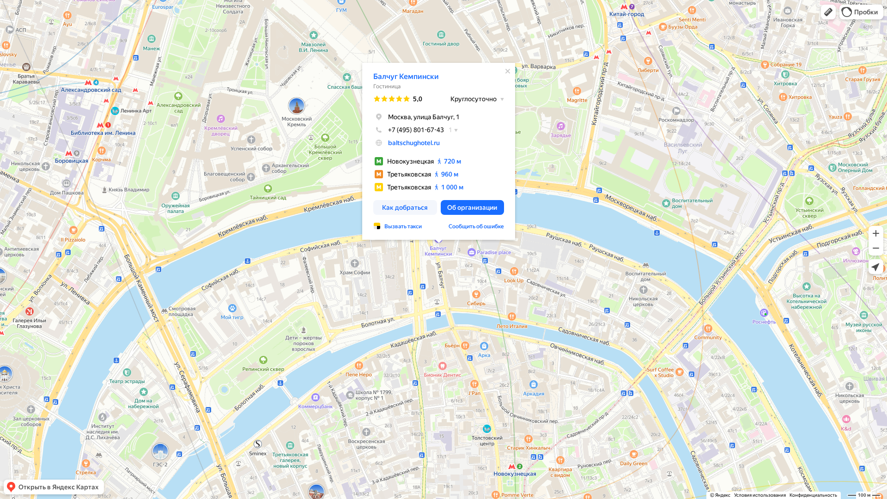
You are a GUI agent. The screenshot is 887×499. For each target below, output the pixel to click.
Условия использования (760, 495)
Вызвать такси (403, 226)
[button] (828, 12)
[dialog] (438, 151)
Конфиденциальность (813, 495)
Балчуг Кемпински (406, 76)
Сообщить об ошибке (476, 226)
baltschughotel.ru (414, 142)
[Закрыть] (507, 71)
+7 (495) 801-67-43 (416, 130)
